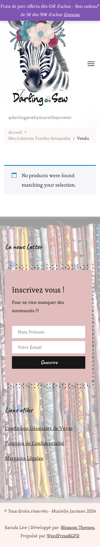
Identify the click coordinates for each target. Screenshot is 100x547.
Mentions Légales (24, 458)
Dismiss (72, 14)
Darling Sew (22, 110)
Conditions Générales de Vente (39, 428)
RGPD (73, 536)
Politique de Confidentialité (34, 443)
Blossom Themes (77, 527)
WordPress (57, 536)
